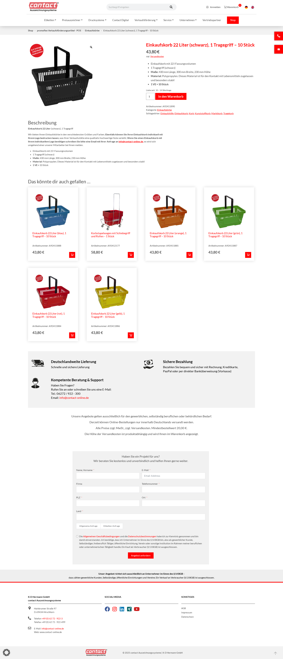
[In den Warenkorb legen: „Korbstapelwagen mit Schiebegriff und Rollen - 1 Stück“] (131, 255)
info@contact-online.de (131, 141)
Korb (191, 113)
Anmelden (215, 7)
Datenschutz (187, 616)
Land (78, 511)
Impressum (186, 612)
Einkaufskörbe (92, 30)
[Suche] (171, 7)
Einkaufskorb (181, 113)
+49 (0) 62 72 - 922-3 (52, 618)
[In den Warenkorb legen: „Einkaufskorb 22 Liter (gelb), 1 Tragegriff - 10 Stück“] (131, 335)
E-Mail (145, 470)
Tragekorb (228, 113)
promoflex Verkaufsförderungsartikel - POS (59, 30)
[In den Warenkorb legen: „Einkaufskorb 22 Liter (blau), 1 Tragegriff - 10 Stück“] (72, 255)
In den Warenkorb (170, 96)
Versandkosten (157, 56)
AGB (183, 608)
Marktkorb (216, 113)
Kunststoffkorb (202, 113)
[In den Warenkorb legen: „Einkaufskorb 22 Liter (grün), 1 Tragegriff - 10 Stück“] (248, 255)
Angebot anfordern (140, 555)
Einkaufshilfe (167, 113)
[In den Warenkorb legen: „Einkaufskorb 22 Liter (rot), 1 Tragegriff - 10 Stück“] (72, 335)
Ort (143, 497)
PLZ (78, 497)
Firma (79, 483)
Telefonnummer (150, 483)
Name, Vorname (84, 470)
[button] (6, 652)
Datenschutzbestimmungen (142, 536)
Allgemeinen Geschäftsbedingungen (101, 536)
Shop (30, 30)
